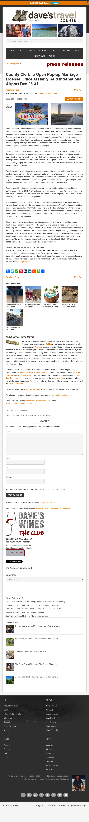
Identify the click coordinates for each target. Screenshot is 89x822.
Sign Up (55, 3)
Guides (49, 344)
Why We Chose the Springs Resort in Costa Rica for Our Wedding (39, 601)
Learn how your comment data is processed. (53, 508)
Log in (84, 805)
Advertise (49, 749)
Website (9, 477)
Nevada (31, 415)
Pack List (49, 710)
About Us (49, 745)
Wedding (46, 415)
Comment (10, 431)
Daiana (9, 601)
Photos (6, 757)
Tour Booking (51, 722)
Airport (16, 415)
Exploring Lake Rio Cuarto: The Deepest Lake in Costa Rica (38, 605)
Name (9, 458)
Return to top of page (11, 805)
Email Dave (50, 761)
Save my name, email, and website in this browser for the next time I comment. (36, 489)
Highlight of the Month (12, 714)
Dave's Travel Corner (44, 16)
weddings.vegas (22, 261)
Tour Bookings (12, 378)
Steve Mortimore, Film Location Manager (33, 616)
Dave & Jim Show (16, 383)
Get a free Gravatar (48, 502)
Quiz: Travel (50, 718)
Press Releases (23, 410)
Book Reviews (51, 706)
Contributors (50, 757)
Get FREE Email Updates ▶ (19, 567)
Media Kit (49, 769)
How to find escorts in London (32, 612)
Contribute (8, 745)
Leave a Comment (74, 99)
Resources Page (26, 372)
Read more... (64, 779)
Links (6, 753)
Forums (78, 375)
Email (8, 467)
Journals (38, 347)
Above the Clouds (33, 389)
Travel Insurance (52, 726)
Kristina (9, 605)
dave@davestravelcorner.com (49, 93)
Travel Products (52, 730)
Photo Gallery (41, 372)
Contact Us (50, 753)
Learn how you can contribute (38, 400)
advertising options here (63, 395)
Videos (32, 381)
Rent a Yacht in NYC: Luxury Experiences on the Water (40, 608)
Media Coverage (52, 765)
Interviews (61, 378)
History (24, 415)
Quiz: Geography (52, 714)
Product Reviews (24, 375)
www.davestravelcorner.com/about (19, 403)
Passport (38, 415)
